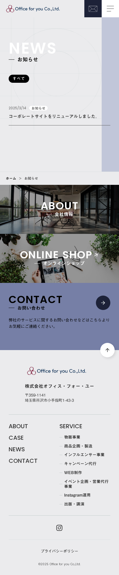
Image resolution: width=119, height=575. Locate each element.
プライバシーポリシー (59, 551)
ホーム (11, 178)
